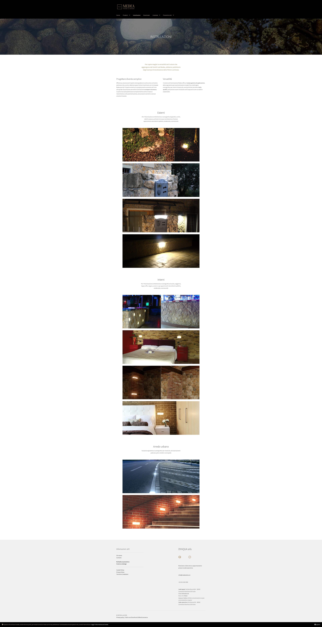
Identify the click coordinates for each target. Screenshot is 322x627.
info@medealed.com (184, 575)
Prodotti (125, 15)
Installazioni (136, 15)
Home (118, 15)
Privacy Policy (120, 572)
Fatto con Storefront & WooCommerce (136, 617)
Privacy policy (120, 617)
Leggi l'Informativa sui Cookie (99, 624)
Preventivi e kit (167, 15)
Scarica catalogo (121, 564)
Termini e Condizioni (122, 574)
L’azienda (155, 15)
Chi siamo (119, 555)
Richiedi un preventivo (122, 562)
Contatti (118, 557)
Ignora (318, 624)
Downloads (146, 15)
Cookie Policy (120, 570)
